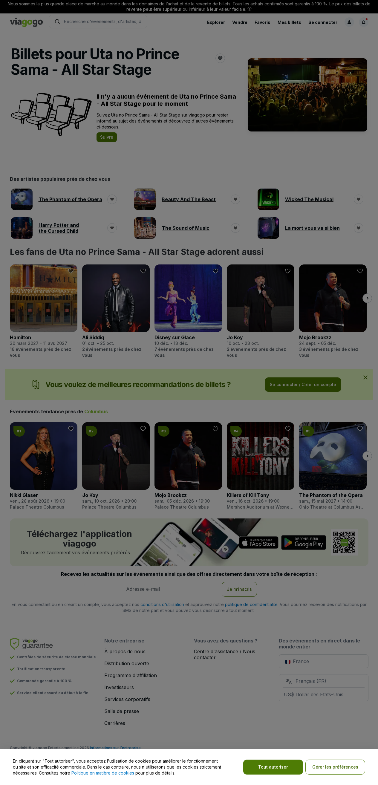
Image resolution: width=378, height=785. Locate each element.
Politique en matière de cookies (102, 772)
